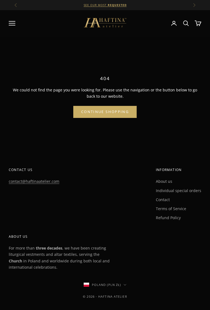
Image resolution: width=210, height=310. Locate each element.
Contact (163, 199)
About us (164, 181)
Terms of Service (171, 208)
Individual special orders (178, 190)
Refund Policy (168, 217)
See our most (105, 5)
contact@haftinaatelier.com (34, 181)
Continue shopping (105, 111)
